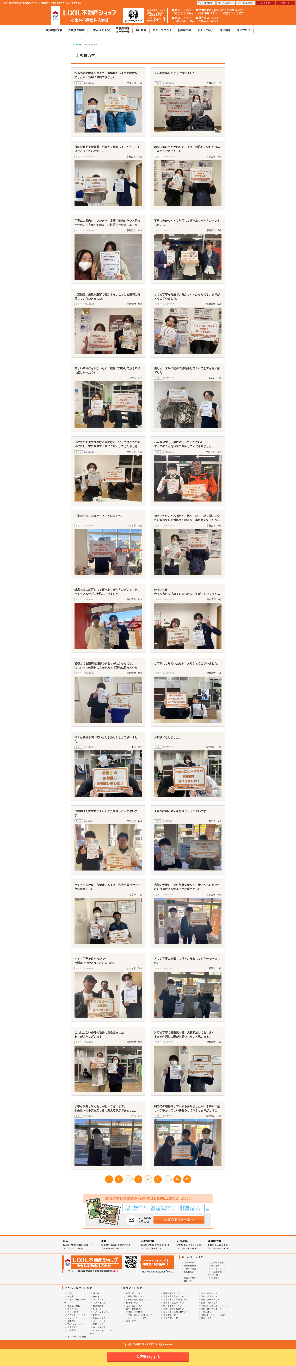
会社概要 (140, 30)
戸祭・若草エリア (209, 1296)
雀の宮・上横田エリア (173, 1302)
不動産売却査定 (100, 30)
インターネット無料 (76, 1336)
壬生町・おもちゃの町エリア (139, 1315)
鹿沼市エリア (169, 1315)
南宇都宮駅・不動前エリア (175, 1299)
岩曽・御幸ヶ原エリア (173, 1309)
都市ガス (71, 1321)
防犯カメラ (98, 1324)
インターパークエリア (136, 1318)
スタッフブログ (162, 30)
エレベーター (73, 1318)
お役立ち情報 (190, 1278)
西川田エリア (132, 1302)
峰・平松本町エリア (172, 1306)
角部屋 (70, 1296)
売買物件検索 (76, 30)
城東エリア (206, 1318)
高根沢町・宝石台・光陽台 (213, 1315)
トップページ (190, 1262)
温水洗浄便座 (73, 1306)
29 (187, 1179)
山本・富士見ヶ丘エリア (174, 1296)
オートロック (99, 1321)
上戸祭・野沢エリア (135, 1296)
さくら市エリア (170, 1318)
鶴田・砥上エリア (134, 1293)
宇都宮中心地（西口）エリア (139, 1299)
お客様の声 (184, 30)
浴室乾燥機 (98, 1306)
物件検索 (208, 3)
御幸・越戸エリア (134, 1309)
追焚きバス (72, 1309)
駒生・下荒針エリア (172, 1293)
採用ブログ (243, 30)
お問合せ (285, 3)
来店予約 (188, 1281)
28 (177, 1179)
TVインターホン (74, 1324)
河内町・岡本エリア (135, 1312)
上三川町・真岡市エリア (174, 1312)
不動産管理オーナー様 (123, 30)
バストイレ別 (99, 1302)
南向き (96, 1296)
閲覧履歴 (247, 3)
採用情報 (225, 30)
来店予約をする (148, 1357)
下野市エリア (207, 1312)
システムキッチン (101, 1312)
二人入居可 (72, 1330)
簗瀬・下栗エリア (209, 1302)
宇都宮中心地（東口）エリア (214, 1306)
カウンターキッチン (76, 1315)
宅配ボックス (99, 1318)
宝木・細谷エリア (209, 1293)
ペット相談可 (99, 1327)
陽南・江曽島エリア (210, 1299)
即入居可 (71, 1327)
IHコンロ (97, 1309)
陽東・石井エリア (134, 1306)
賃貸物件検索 (54, 30)
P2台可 (96, 1315)
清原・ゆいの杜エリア (211, 1309)
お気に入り (228, 3)
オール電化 (72, 1312)
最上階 (96, 1293)
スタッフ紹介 (205, 30)
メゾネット (98, 1299)
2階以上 (71, 1293)
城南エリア (131, 1321)
